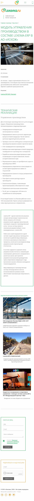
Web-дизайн (4, 491)
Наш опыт (15, 23)
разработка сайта (11, 491)
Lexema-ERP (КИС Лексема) (8, 94)
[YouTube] (13, 494)
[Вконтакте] (2, 494)
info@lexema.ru (25, 2)
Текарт (19, 491)
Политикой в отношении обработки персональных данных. (13, 442)
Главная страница (6, 23)
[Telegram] (9, 494)
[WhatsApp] (6, 494)
